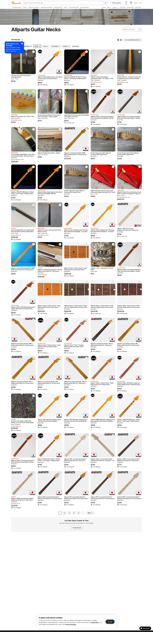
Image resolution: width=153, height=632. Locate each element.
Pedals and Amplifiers (33, 7)
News (108, 7)
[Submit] (140, 29)
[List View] (121, 40)
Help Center (138, 7)
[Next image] (33, 62)
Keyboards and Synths (46, 7)
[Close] (22, 43)
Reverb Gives (130, 7)
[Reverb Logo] (16, 3)
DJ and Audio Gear (73, 7)
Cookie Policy (95, 622)
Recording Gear (58, 7)
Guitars (25, 7)
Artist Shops (123, 7)
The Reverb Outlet (16, 7)
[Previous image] (13, 62)
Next (89, 513)
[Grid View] (118, 40)
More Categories (84, 7)
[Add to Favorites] (22, 39)
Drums (65, 7)
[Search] (105, 3)
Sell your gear (116, 3)
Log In (140, 3)
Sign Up (136, 3)
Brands (104, 7)
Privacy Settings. (71, 624)
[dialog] (76, 622)
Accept (110, 622)
